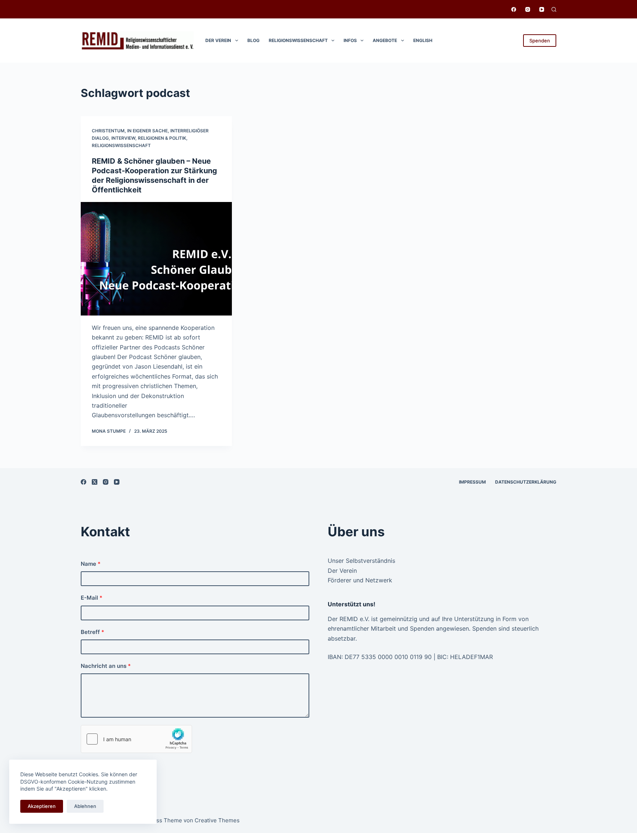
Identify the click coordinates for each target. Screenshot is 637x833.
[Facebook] (513, 9)
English (422, 40)
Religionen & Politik (162, 138)
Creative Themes (217, 820)
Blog (253, 40)
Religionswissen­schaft (298, 40)
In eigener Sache (147, 130)
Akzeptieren (42, 806)
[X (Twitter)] (94, 482)
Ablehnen (85, 806)
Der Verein (218, 40)
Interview (123, 138)
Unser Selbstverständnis (361, 560)
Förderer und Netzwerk (360, 580)
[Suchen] (553, 9)
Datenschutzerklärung (525, 482)
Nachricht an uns (106, 665)
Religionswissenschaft (121, 145)
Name (91, 563)
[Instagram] (527, 9)
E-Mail (91, 597)
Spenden (539, 40)
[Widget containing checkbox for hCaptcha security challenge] (136, 739)
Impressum (472, 482)
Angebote (385, 40)
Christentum (108, 130)
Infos (350, 40)
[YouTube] (541, 9)
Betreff (92, 631)
